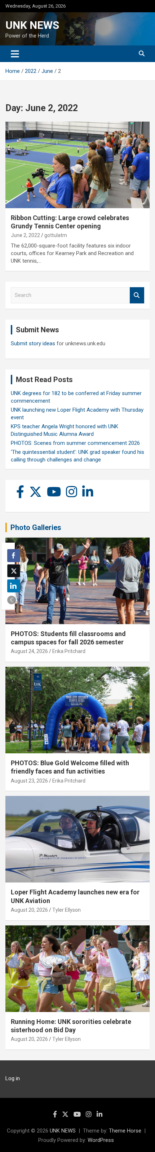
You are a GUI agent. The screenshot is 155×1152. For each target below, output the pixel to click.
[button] (11, 600)
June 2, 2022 (25, 235)
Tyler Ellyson (66, 910)
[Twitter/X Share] (13, 570)
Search (137, 295)
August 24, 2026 (29, 651)
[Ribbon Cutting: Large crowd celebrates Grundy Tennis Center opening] (77, 164)
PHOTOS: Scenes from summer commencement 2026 (75, 443)
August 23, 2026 (29, 781)
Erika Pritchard (68, 651)
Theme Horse (125, 1130)
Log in (12, 1078)
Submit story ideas (33, 343)
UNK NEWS (32, 25)
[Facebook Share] (13, 555)
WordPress (101, 1140)
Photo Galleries (35, 527)
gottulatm (55, 235)
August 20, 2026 (29, 910)
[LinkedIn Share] (13, 585)
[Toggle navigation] (15, 53)
